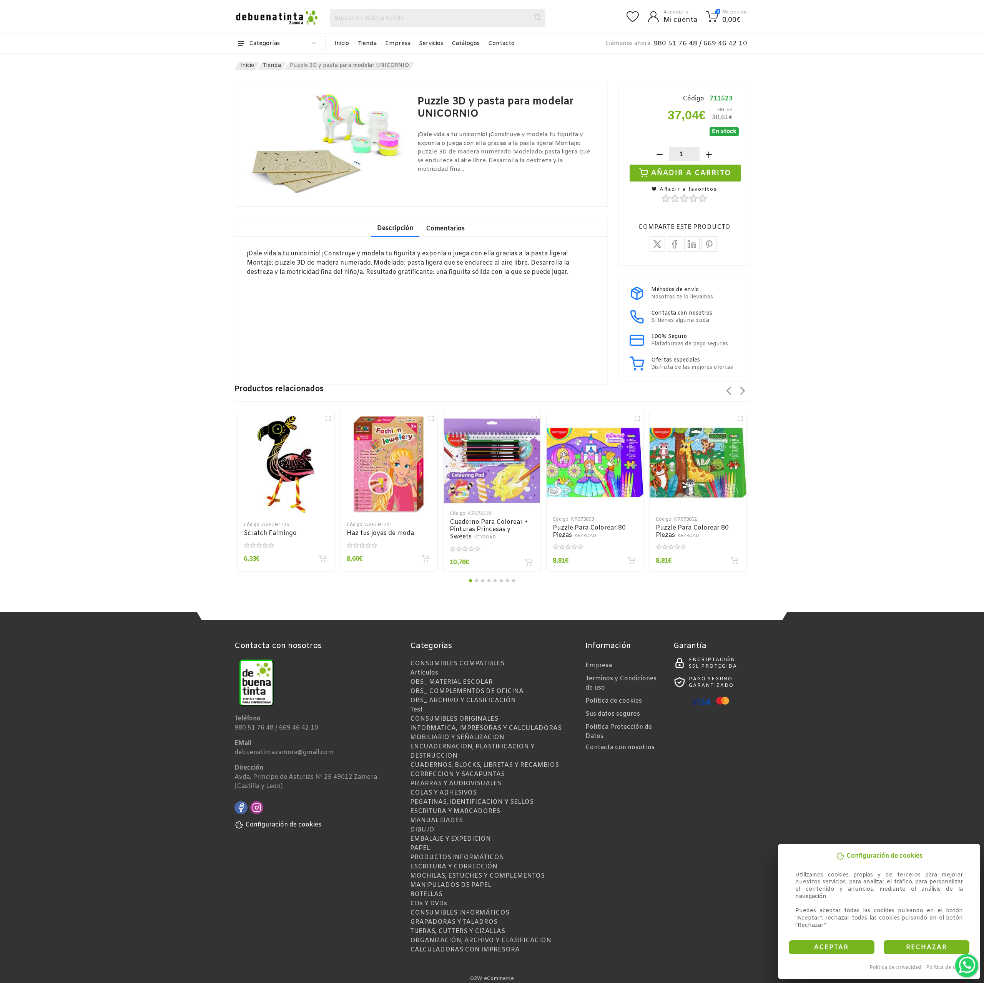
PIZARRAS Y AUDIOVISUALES (455, 784)
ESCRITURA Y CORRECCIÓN (453, 867)
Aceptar (831, 947)
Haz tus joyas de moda (380, 533)
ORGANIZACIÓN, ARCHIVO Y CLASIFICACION (480, 940)
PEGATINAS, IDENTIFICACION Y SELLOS (472, 802)
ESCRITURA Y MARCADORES (455, 811)
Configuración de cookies (283, 825)
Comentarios (445, 229)
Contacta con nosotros (620, 747)
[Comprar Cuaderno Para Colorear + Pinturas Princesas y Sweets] (528, 562)
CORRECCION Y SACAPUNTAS (457, 774)
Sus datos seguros (612, 714)
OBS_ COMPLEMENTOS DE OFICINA (467, 691)
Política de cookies (949, 967)
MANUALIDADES (436, 820)
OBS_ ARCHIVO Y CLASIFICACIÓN (463, 700)
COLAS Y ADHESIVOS (443, 793)
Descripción (395, 228)
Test (416, 710)
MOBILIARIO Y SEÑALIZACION (457, 737)
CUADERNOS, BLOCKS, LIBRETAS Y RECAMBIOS (484, 765)
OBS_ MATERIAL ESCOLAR (451, 682)
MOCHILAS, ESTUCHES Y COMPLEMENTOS (477, 876)
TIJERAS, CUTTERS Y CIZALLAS (457, 931)
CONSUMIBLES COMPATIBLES (457, 664)
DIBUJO (422, 830)
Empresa (398, 43)
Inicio (341, 43)
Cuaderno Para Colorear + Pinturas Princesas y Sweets (489, 529)
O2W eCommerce (492, 978)
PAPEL (420, 848)
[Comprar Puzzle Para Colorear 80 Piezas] (631, 560)
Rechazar (926, 947)
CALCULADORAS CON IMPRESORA (465, 950)
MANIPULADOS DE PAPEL (450, 885)
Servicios (431, 43)
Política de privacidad (895, 967)
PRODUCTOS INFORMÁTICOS (456, 857)
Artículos (424, 673)
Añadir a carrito (691, 173)
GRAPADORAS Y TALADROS (453, 922)
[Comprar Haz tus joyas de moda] (425, 558)
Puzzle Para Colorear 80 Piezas (589, 531)
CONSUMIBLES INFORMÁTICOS (459, 913)
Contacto (501, 43)
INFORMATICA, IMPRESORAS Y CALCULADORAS (486, 728)
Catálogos (466, 43)
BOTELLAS (426, 894)
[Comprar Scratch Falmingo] (322, 558)
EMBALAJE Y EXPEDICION (450, 839)
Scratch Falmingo (270, 533)
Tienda (367, 43)
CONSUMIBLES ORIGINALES (454, 719)
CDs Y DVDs (428, 904)
